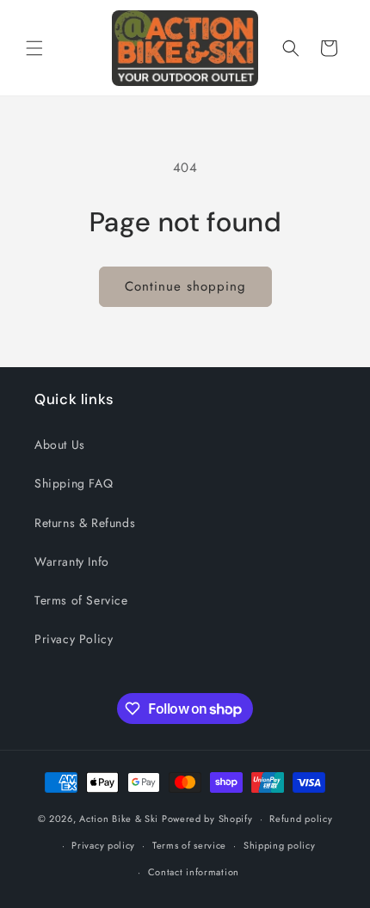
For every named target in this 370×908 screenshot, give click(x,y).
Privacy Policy (73, 638)
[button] (34, 48)
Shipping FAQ (73, 483)
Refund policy (300, 818)
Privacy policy (103, 845)
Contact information (193, 872)
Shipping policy (280, 845)
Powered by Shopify (207, 818)
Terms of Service (81, 600)
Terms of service (189, 845)
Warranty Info (71, 561)
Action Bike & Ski (118, 818)
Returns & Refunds (84, 522)
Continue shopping (185, 286)
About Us (59, 444)
